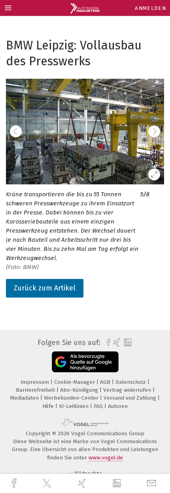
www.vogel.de (106, 457)
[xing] (83, 483)
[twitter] (48, 483)
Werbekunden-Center (72, 397)
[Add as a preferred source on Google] (85, 361)
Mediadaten (25, 397)
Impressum (36, 382)
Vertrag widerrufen (128, 390)
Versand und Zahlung (131, 397)
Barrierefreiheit (36, 390)
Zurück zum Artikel (45, 288)
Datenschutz (131, 382)
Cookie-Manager (75, 382)
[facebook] (15, 483)
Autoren (118, 406)
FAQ (99, 406)
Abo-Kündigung (80, 390)
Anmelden (150, 8)
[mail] (152, 483)
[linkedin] (118, 483)
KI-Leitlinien (74, 406)
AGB (106, 382)
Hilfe (48, 406)
